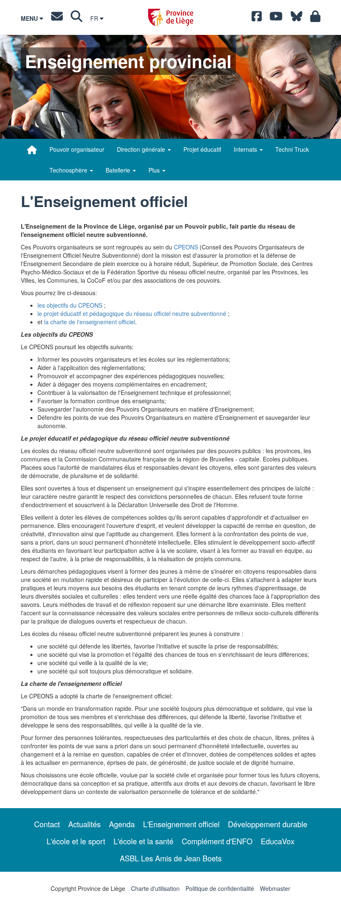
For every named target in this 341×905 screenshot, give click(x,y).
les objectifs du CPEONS (69, 305)
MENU (30, 18)
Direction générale (142, 149)
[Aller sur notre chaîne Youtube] (276, 18)
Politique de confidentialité (219, 888)
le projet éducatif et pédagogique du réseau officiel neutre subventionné (131, 313)
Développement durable (267, 824)
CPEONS (186, 247)
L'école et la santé (143, 841)
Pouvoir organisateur (76, 149)
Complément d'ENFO (217, 841)
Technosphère (69, 170)
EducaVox (277, 841)
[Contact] (57, 18)
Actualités (84, 824)
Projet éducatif (202, 149)
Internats (246, 149)
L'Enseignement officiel (181, 824)
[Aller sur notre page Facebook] (257, 18)
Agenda (122, 824)
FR (95, 18)
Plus (154, 170)
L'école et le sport (76, 841)
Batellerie (119, 170)
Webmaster (275, 888)
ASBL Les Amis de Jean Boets (171, 858)
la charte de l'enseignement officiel (89, 322)
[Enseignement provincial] (32, 149)
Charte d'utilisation (155, 888)
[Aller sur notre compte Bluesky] (296, 18)
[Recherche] (76, 18)
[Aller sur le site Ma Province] (315, 18)
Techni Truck (292, 149)
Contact (47, 824)
